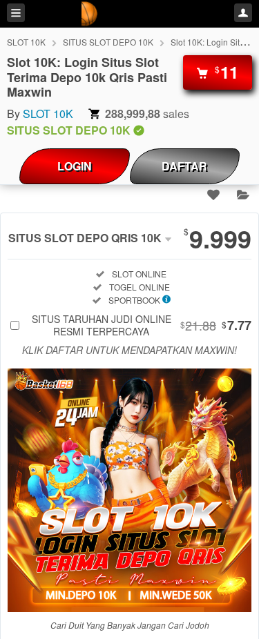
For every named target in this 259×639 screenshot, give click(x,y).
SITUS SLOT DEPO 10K (108, 42)
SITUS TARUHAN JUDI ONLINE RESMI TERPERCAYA (141, 325)
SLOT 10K (26, 42)
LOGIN (74, 166)
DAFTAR (184, 166)
